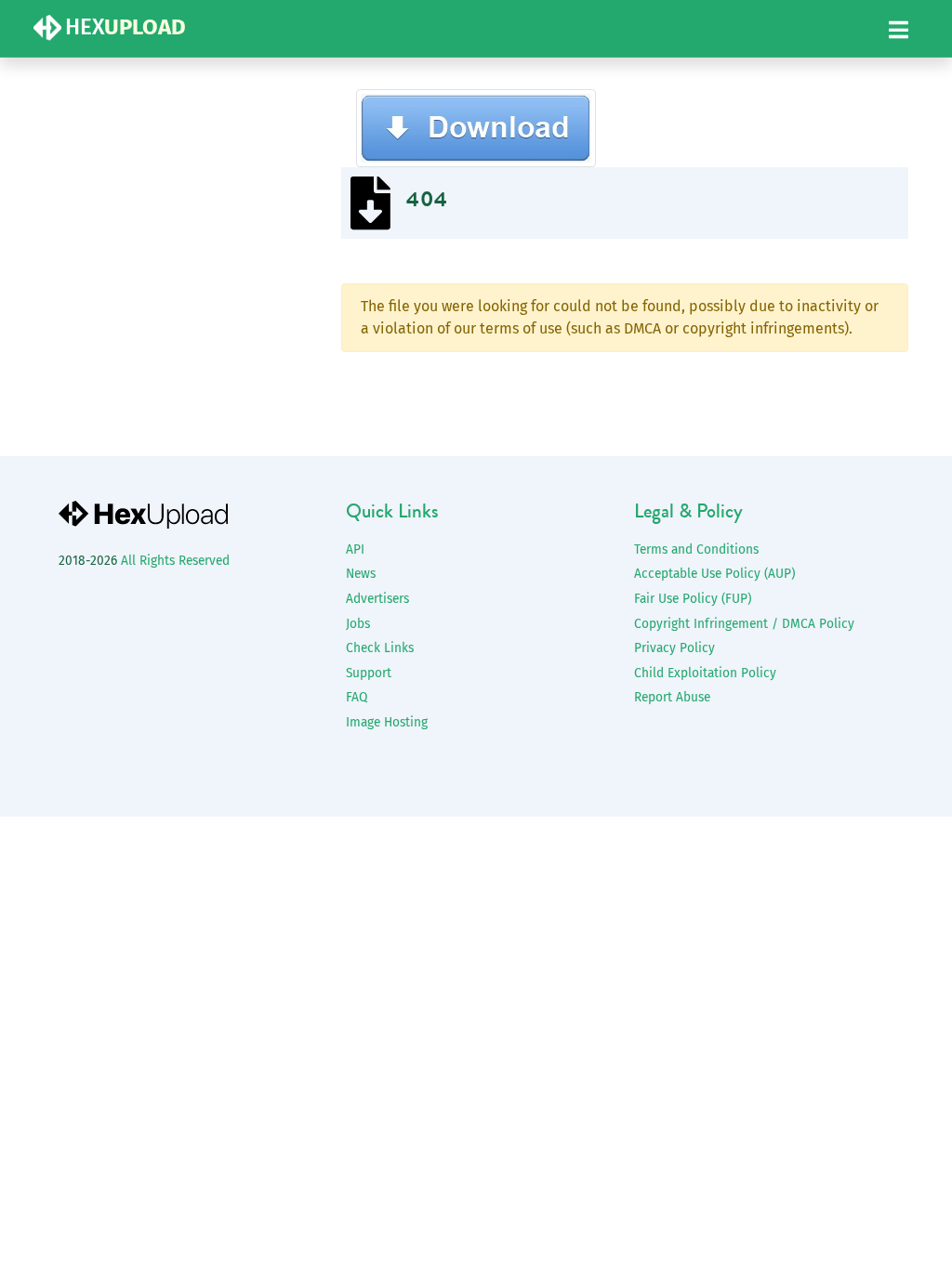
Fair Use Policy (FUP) (692, 599)
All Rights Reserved (175, 561)
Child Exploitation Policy (705, 673)
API (355, 549)
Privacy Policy (674, 648)
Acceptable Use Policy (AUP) (714, 574)
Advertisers (377, 599)
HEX (125, 27)
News (361, 574)
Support (368, 673)
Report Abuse (672, 697)
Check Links (380, 648)
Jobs (358, 624)
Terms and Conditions (696, 549)
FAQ (356, 697)
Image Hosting (387, 722)
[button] (898, 31)
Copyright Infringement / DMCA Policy (744, 624)
